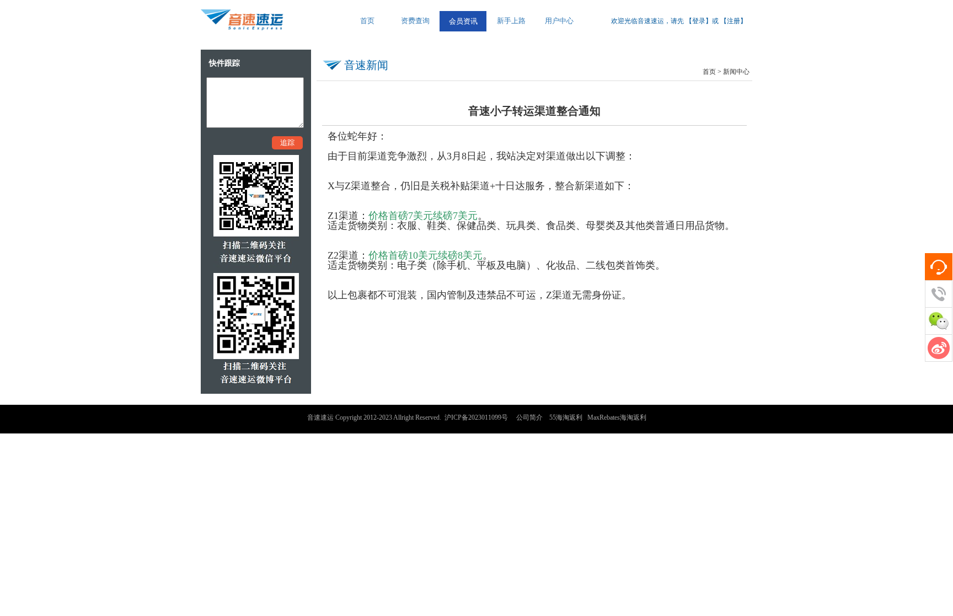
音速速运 (320, 417)
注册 (733, 21)
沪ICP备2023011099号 (476, 417)
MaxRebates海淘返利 (616, 417)
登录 (698, 21)
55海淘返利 (565, 417)
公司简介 (529, 417)
